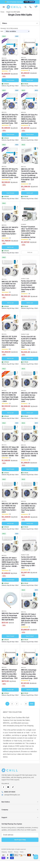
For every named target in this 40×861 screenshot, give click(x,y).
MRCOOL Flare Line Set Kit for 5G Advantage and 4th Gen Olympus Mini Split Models (9, 634)
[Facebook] (3, 809)
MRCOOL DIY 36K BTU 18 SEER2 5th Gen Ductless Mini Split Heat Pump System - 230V (10, 238)
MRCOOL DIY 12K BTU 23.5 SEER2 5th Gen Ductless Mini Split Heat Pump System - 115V (10, 296)
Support (4, 839)
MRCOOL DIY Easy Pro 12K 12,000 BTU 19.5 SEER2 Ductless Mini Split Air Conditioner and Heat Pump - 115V (10, 121)
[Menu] (4, 7)
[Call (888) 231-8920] (29, 7)
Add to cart (28, 81)
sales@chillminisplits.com (12, 816)
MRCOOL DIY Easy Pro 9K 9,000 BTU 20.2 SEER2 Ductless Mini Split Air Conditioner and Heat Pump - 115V (28, 121)
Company (5, 831)
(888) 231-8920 (9, 813)
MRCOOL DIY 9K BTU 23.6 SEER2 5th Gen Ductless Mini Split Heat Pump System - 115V (28, 522)
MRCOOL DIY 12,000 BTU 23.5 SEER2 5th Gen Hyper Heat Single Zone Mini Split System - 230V (9, 409)
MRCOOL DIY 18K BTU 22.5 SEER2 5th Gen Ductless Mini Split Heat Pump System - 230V (28, 409)
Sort (2, 31)
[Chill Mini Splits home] (10, 792)
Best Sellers (6, 823)
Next (31, 725)
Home (2, 12)
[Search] (24, 7)
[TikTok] (13, 809)
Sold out (28, 263)
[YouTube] (8, 809)
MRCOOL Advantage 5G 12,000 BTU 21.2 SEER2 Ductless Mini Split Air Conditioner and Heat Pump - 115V (10, 691)
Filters (4, 23)
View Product (10, 81)
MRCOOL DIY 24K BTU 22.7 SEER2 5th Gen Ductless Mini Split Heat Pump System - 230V (10, 522)
